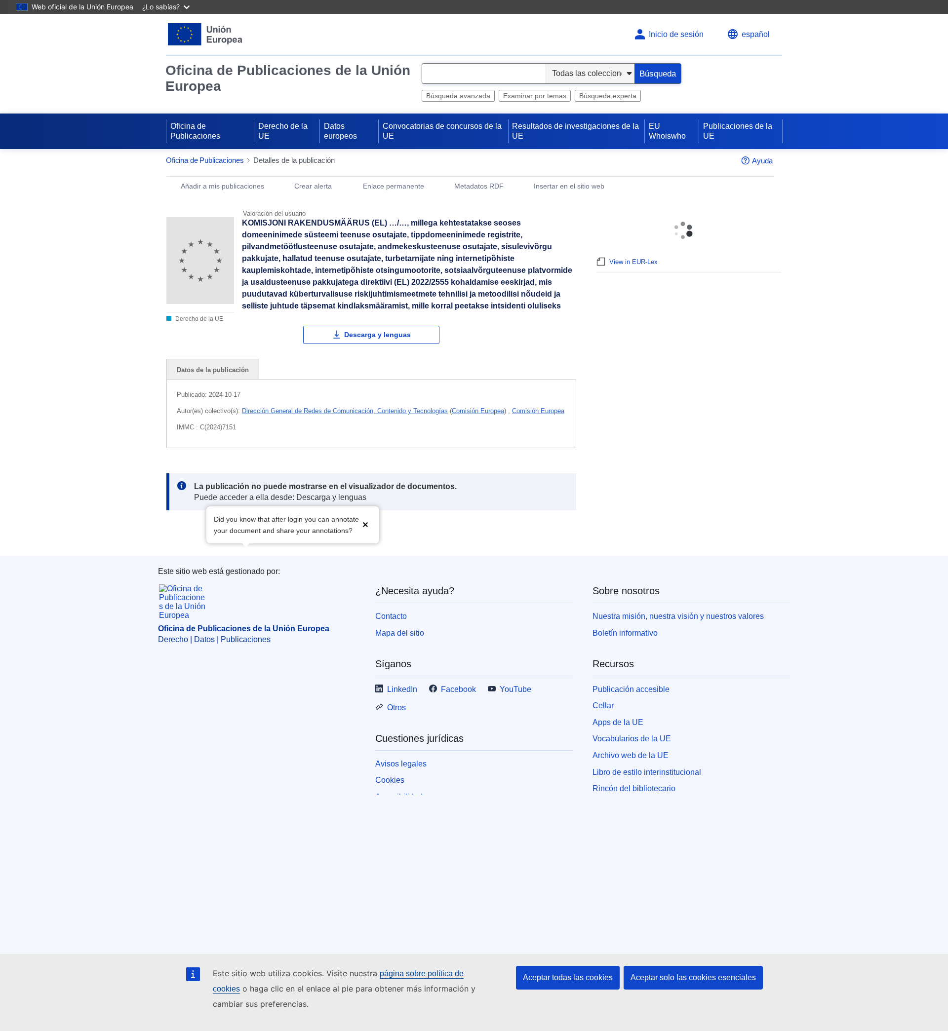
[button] (365, 524)
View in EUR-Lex (633, 262)
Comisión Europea (478, 411)
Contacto (391, 616)
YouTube (515, 689)
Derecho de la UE (283, 131)
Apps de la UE (617, 722)
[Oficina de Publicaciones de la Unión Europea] (205, 34)
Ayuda (762, 160)
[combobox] (484, 73)
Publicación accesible (631, 689)
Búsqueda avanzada (458, 96)
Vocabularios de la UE (631, 738)
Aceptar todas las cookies (568, 977)
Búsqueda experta (607, 96)
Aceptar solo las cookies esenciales (693, 977)
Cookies (389, 780)
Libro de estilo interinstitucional (646, 772)
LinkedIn (402, 689)
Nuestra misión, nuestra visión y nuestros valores (678, 616)
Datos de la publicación (213, 370)
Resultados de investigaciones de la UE (575, 131)
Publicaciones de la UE (737, 131)
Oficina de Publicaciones (195, 131)
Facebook (458, 689)
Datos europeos (340, 131)
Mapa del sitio (399, 633)
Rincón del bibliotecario (633, 788)
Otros (396, 707)
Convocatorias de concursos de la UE (442, 131)
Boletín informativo (625, 633)
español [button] (756, 34)
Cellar (603, 705)
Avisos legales (401, 764)
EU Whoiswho (667, 131)
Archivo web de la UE (630, 755)
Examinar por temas (534, 96)
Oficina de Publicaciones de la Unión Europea (287, 78)
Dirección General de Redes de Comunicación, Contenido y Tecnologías (345, 411)
